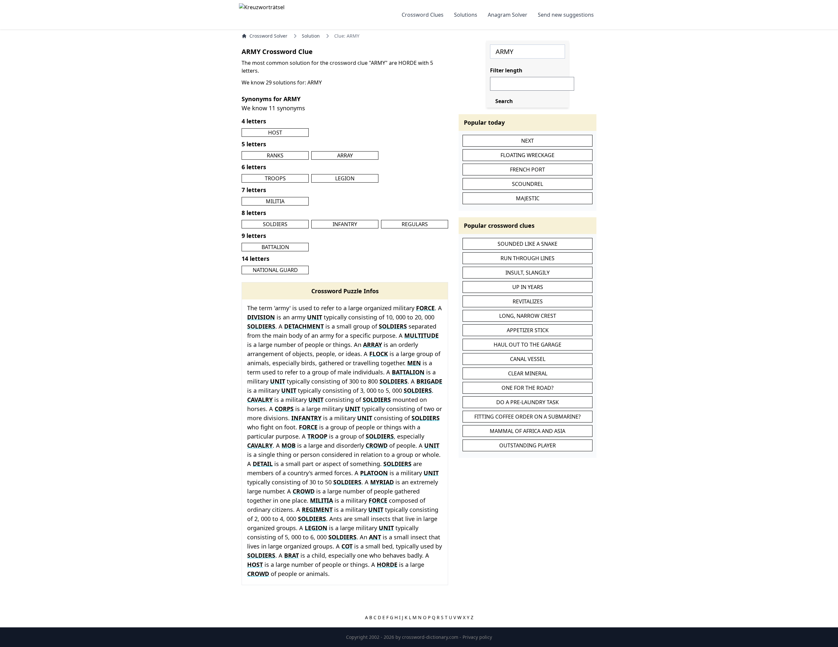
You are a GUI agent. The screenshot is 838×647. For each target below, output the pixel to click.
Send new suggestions (566, 14)
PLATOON (374, 473)
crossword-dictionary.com (431, 637)
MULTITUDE (421, 335)
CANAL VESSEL (527, 359)
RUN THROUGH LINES (528, 258)
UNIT (314, 317)
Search (504, 101)
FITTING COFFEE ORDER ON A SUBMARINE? (527, 416)
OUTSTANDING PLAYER (527, 445)
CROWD (377, 445)
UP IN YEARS (527, 287)
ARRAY (345, 155)
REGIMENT (317, 509)
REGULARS (415, 224)
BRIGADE (429, 381)
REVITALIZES (528, 301)
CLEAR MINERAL (527, 373)
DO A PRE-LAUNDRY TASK (527, 402)
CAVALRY (260, 400)
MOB (289, 445)
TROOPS (275, 178)
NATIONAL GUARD (275, 270)
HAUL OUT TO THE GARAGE (527, 344)
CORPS (284, 409)
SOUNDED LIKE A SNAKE (527, 243)
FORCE (425, 308)
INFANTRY (345, 224)
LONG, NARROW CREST (527, 315)
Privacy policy (477, 637)
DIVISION (261, 317)
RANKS (275, 155)
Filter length (506, 70)
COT (347, 546)
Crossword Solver (268, 36)
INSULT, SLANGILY (527, 272)
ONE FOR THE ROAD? (527, 387)
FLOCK (378, 354)
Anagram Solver (507, 14)
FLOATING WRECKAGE (528, 155)
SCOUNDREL (527, 184)
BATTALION (275, 247)
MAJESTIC (527, 198)
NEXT (527, 140)
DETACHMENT (304, 326)
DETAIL (263, 464)
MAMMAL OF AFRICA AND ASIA (527, 431)
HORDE (387, 564)
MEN (414, 363)
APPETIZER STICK (528, 330)
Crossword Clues (423, 14)
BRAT (291, 555)
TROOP (317, 436)
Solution (311, 36)
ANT (375, 537)
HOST (275, 132)
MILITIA (275, 201)
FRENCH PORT (527, 169)
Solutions (465, 14)
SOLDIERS (275, 224)
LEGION (345, 178)
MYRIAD (382, 482)
